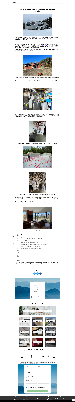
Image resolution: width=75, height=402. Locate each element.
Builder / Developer (30, 376)
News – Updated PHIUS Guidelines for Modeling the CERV (29, 252)
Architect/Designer (30, 373)
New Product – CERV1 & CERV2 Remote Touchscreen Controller (30, 240)
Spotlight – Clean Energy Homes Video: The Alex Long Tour (29, 242)
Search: (18, 235)
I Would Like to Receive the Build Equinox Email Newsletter (36, 387)
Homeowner (29, 372)
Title (21, 237)
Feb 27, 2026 (18, 240)
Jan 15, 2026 (18, 246)
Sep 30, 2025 (18, 256)
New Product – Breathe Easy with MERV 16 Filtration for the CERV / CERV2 (31, 238)
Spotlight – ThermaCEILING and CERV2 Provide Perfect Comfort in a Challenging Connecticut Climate (35, 244)
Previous (18, 258)
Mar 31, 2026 (18, 238)
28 (25, 258)
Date (18, 237)
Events (13, 238)
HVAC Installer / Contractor (31, 375)
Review (13, 241)
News (13, 237)
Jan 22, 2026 (18, 244)
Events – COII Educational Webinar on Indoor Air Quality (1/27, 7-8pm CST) (31, 248)
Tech (13, 243)
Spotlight (13, 242)
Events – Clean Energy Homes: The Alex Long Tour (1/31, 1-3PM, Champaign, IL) (32, 250)
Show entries (20, 234)
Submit (37, 390)
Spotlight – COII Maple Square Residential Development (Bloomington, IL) (31, 246)
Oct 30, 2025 (18, 252)
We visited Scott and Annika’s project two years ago (43, 45)
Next (26, 258)
